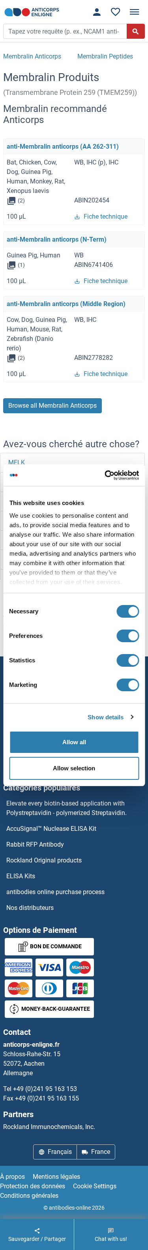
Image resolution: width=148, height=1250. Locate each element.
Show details (106, 717)
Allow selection (74, 768)
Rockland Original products (44, 860)
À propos (12, 1176)
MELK (16, 462)
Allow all (74, 742)
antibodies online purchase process (55, 892)
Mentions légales (56, 1176)
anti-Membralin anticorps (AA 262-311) (63, 146)
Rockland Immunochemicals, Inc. (49, 1127)
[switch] (127, 636)
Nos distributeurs (30, 907)
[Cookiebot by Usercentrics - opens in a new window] (105, 475)
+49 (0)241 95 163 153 (45, 1089)
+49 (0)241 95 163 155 (47, 1098)
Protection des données (32, 1186)
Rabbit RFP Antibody (35, 844)
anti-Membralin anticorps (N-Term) (57, 239)
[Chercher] (136, 31)
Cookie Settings (94, 1186)
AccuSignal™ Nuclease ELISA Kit (51, 828)
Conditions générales (29, 1195)
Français (60, 1151)
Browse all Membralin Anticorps (52, 405)
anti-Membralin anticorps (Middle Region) (66, 304)
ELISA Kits (20, 876)
